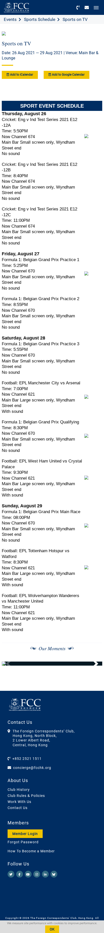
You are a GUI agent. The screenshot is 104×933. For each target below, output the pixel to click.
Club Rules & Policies (26, 796)
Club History (19, 790)
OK (52, 929)
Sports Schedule (39, 19)
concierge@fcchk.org (32, 768)
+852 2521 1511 (27, 759)
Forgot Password (23, 842)
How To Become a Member (31, 851)
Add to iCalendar (21, 74)
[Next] (92, 663)
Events (10, 19)
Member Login (25, 834)
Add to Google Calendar (68, 74)
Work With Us (19, 802)
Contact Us (18, 808)
